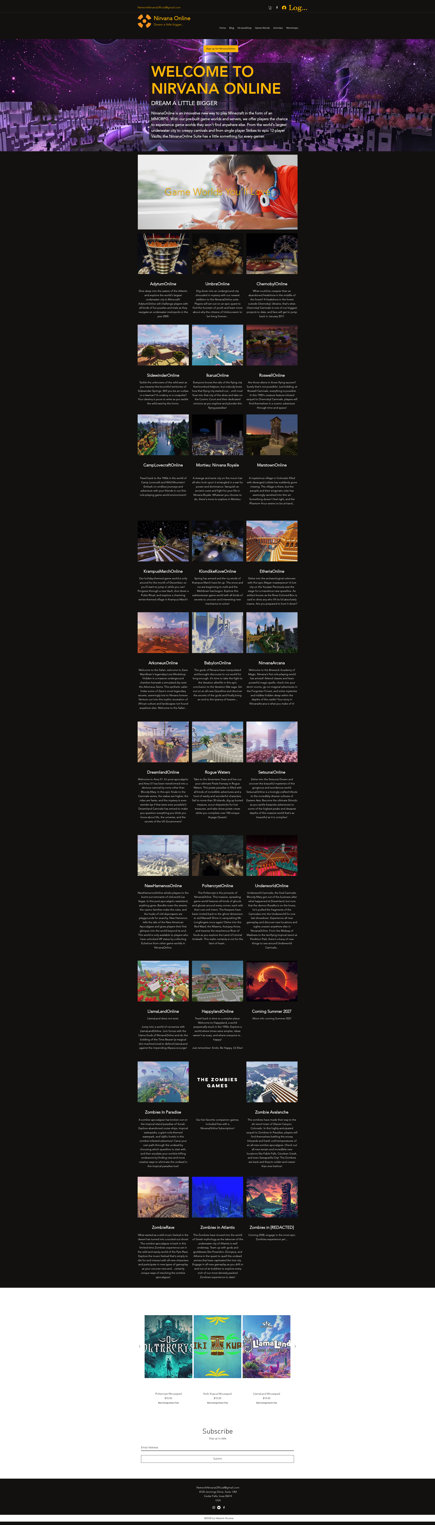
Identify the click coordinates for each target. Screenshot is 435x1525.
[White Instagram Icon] (213, 1507)
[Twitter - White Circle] (219, 1507)
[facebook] (277, 7)
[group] (217, 1355)
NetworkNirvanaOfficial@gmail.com (159, 7)
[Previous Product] (140, 1346)
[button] (270, 8)
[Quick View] (168, 1346)
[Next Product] (295, 1346)
